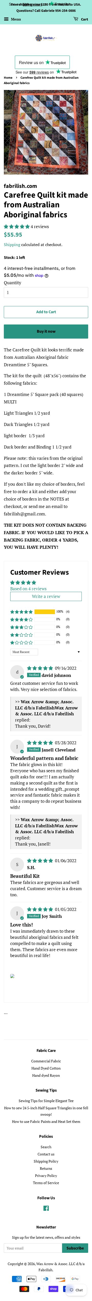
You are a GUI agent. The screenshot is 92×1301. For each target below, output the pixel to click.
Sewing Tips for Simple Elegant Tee (46, 1100)
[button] (17, 226)
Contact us (46, 1154)
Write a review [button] (46, 596)
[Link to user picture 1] (12, 976)
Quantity (12, 283)
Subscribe (75, 1248)
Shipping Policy (46, 1161)
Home (8, 77)
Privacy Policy (46, 1175)
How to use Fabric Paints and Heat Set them (46, 1121)
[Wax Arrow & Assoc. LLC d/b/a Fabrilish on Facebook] (46, 1209)
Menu (15, 19)
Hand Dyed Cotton (46, 1068)
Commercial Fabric (46, 1061)
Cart (84, 19)
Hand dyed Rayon (46, 1075)
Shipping (12, 244)
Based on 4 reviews (28, 589)
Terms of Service (46, 1182)
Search (46, 1146)
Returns (46, 1168)
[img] (40, 668)
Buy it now (46, 331)
